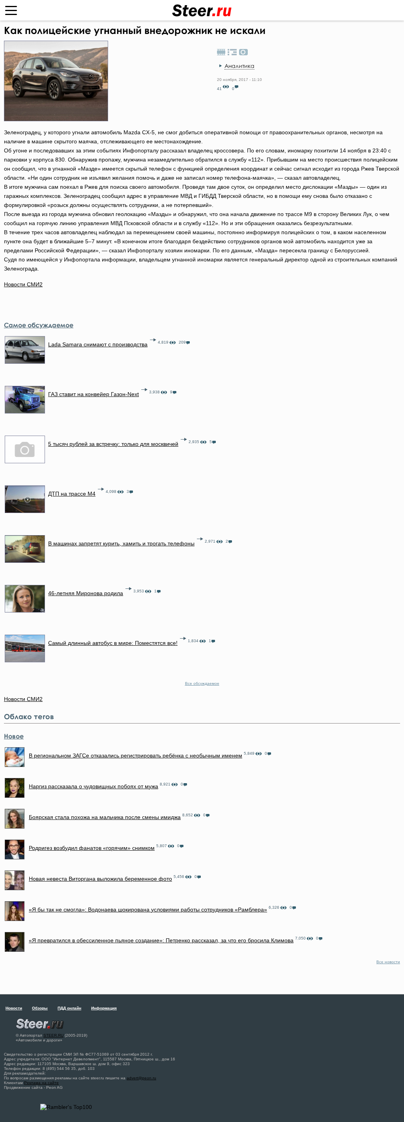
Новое (14, 736)
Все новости (388, 962)
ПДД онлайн (69, 1008)
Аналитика (239, 65)
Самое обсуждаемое (38, 325)
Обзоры (40, 1008)
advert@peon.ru (141, 1078)
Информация (104, 1008)
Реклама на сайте (41, 1083)
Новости (14, 1008)
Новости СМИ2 (23, 284)
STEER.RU (53, 1035)
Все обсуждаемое (202, 683)
